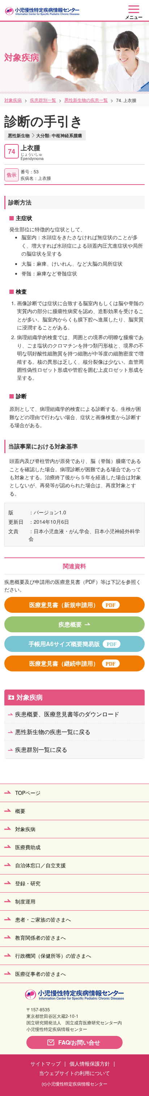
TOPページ (28, 792)
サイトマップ (45, 1063)
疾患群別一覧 (43, 100)
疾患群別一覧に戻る (41, 749)
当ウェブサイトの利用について (74, 1072)
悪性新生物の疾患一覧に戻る (52, 732)
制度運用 (25, 901)
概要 (20, 810)
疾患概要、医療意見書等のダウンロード (67, 714)
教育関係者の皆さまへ (40, 937)
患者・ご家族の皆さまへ (43, 919)
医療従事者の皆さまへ (40, 973)
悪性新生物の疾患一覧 (86, 100)
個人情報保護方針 (89, 1063)
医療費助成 (28, 847)
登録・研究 (28, 883)
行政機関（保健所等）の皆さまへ (53, 955)
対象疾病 (13, 100)
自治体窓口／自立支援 (40, 865)
